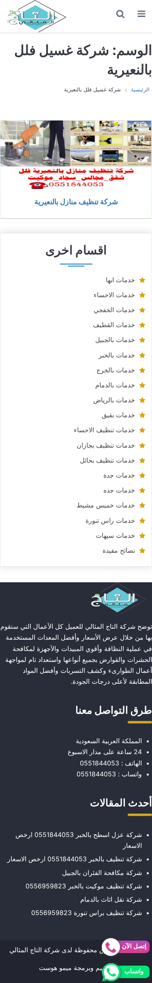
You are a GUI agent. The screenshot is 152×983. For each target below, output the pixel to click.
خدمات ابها (120, 280)
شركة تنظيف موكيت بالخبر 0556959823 (84, 886)
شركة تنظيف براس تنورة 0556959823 (86, 913)
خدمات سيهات (115, 535)
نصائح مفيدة (119, 550)
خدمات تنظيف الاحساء (104, 430)
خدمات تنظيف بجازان (106, 445)
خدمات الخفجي (114, 310)
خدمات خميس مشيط (106, 505)
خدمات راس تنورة (110, 520)
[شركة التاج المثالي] (36, 16)
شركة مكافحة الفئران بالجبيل (102, 873)
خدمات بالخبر (116, 355)
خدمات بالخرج (115, 370)
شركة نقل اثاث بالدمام (111, 899)
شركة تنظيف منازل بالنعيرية (76, 201)
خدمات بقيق (118, 415)
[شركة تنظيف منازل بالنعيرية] (76, 154)
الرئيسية (140, 89)
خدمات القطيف (114, 325)
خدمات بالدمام (115, 385)
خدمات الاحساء (114, 295)
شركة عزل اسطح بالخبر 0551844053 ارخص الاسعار (78, 840)
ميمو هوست (55, 968)
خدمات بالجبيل (115, 340)
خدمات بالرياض (114, 400)
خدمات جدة (119, 475)
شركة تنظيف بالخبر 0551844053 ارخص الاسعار (74, 859)
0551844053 (99, 763)
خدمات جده (119, 490)
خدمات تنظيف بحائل (107, 460)
